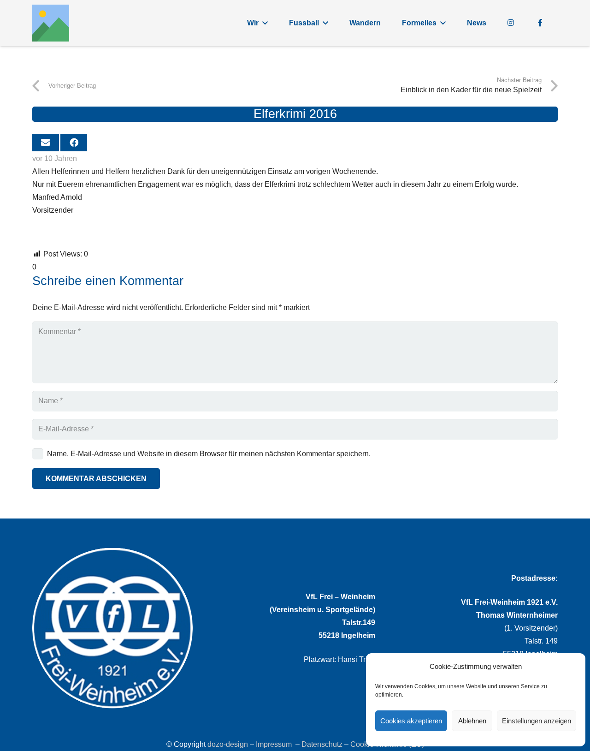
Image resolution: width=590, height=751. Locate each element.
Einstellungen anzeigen (536, 721)
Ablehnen (472, 721)
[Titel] (50, 23)
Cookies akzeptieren (411, 721)
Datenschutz (321, 744)
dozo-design (227, 744)
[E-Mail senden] (45, 142)
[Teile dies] (73, 142)
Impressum (274, 744)
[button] (265, 22)
